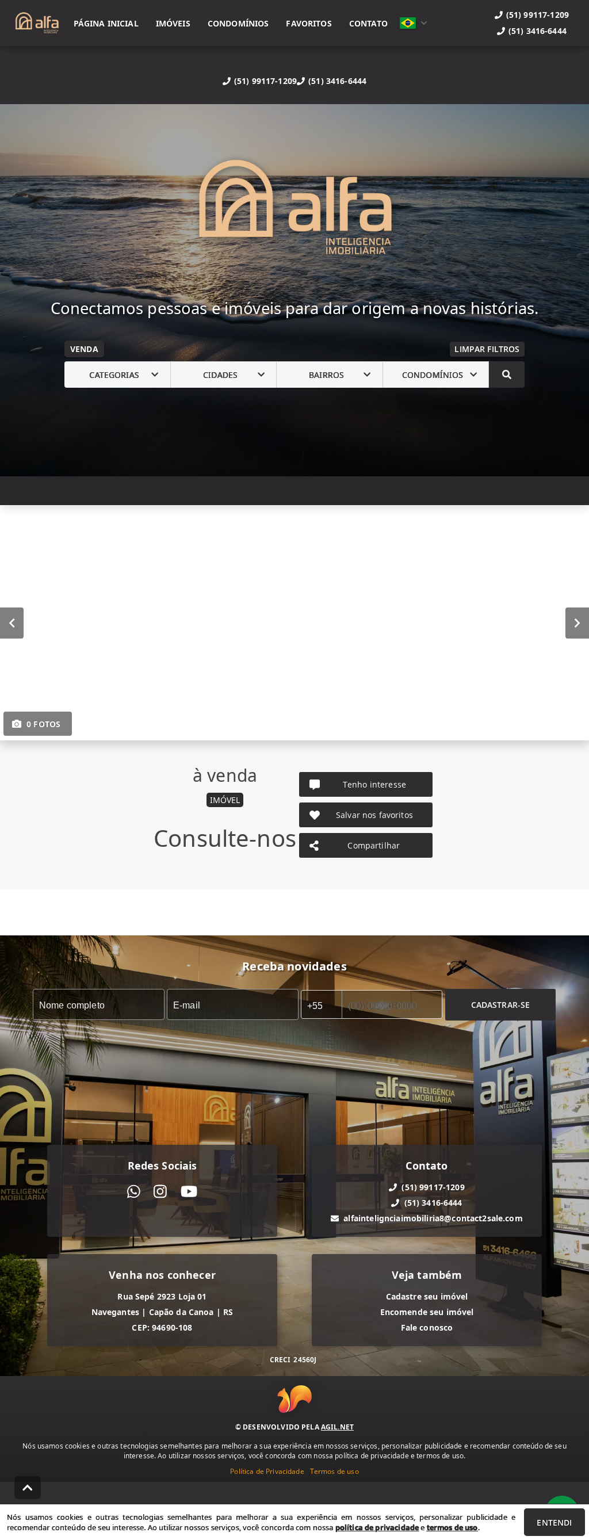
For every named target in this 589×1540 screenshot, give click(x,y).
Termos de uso (334, 1471)
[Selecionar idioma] (413, 23)
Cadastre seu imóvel (427, 1296)
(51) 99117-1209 (265, 80)
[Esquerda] (12, 623)
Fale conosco (427, 1327)
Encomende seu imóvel (427, 1311)
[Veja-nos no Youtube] (189, 1191)
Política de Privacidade (267, 1471)
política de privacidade (377, 1527)
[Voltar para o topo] (27, 1487)
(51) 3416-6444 (337, 80)
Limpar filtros (486, 348)
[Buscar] (507, 374)
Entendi (554, 1522)
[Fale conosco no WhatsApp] (133, 1191)
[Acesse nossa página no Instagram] (160, 1191)
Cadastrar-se (500, 1004)
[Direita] (577, 623)
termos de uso (452, 1527)
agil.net (337, 1427)
